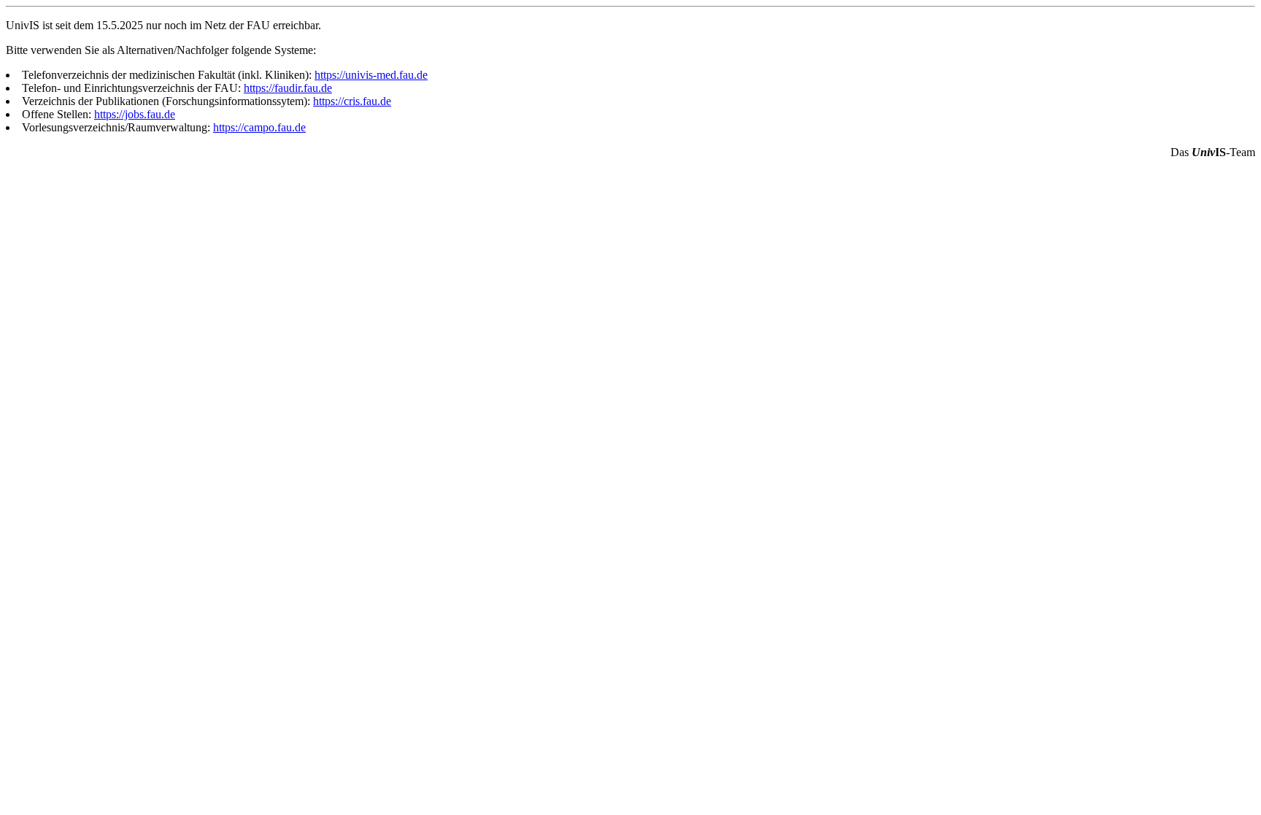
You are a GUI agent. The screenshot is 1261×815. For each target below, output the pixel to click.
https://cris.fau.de (352, 101)
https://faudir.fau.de (288, 88)
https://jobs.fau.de (134, 114)
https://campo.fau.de (259, 127)
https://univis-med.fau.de (371, 75)
